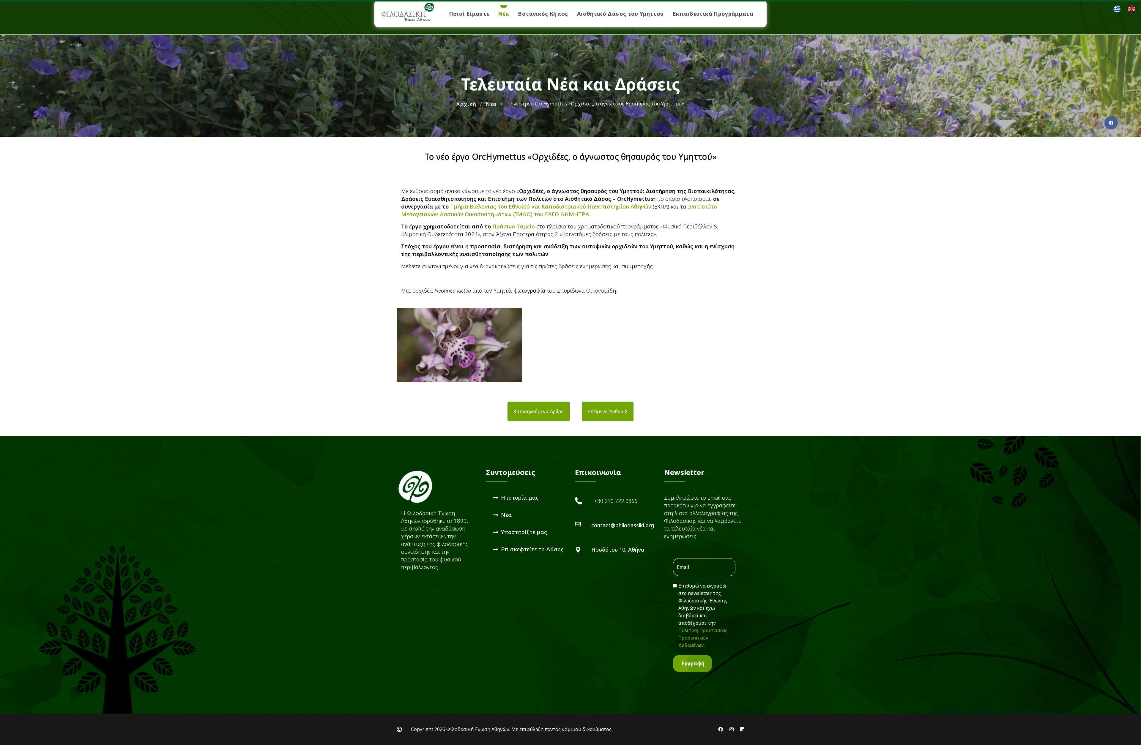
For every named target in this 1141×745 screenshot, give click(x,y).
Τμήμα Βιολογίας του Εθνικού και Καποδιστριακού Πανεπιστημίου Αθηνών (550, 206)
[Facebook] (1111, 123)
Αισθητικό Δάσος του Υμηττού (620, 13)
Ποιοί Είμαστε (469, 13)
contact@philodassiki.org (622, 525)
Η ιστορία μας (520, 497)
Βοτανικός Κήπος (543, 13)
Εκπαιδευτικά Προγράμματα (713, 13)
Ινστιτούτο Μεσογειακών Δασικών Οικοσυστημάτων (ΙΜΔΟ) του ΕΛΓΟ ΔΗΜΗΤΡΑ (559, 210)
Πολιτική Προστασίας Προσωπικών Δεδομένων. (702, 637)
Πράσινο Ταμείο (513, 226)
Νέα (503, 13)
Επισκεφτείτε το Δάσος (532, 549)
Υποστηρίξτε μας (524, 532)
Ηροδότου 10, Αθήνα (617, 549)
